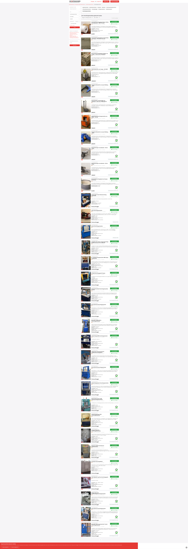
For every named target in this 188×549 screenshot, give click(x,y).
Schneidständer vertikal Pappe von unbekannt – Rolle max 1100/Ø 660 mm (99, 101)
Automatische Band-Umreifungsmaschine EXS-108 (99, 289)
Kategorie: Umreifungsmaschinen (87, 17)
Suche (75, 27)
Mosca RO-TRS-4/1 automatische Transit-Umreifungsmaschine (99, 525)
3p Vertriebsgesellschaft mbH (114, 206)
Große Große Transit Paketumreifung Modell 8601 (98, 195)
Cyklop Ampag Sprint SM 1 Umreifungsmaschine (96, 415)
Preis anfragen (115, 23)
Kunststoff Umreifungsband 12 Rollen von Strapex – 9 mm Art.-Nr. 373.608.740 (99, 54)
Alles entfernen (96, 17)
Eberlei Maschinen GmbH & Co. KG (113, 33)
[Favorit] (82, 34)
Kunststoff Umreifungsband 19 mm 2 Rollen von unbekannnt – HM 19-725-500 (100, 23)
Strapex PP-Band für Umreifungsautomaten (96, 430)
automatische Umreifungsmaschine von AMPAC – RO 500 (99, 117)
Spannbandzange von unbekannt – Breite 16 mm (99, 148)
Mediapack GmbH (115, 237)
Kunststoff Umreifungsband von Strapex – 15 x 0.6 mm (99, 179)
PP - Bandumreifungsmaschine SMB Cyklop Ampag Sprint (99, 258)
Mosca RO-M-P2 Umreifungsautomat (98, 304)
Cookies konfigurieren (14, 547)
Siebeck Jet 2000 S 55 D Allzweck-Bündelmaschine (97, 446)
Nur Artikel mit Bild (73, 23)
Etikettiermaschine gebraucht (74, 36)
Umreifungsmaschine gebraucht (74, 37)
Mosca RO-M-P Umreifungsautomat (98, 508)
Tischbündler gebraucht (73, 33)
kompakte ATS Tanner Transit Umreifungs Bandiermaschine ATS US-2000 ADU (99, 242)
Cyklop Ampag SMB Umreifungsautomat (99, 335)
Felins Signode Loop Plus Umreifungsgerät (99, 477)
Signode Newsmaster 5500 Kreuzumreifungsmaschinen (97, 399)
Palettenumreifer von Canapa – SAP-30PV (99, 69)
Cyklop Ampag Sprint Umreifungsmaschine (99, 383)
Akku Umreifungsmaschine (96, 210)
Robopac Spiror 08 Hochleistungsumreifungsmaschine (98, 493)
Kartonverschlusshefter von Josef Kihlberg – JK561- (99, 132)
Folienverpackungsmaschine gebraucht (74, 34)
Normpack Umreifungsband (96, 461)
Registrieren (99, 1)
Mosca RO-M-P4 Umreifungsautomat (98, 367)
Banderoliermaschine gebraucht (74, 32)
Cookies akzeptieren (5, 547)
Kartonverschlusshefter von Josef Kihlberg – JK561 (99, 85)
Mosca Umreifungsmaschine (97, 226)
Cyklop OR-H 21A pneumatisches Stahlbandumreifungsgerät (97, 352)
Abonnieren (75, 45)
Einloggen (92, 1)
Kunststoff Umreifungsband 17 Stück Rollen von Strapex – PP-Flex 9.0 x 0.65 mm (100, 38)
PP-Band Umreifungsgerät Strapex (98, 273)
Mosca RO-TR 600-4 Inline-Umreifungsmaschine (96, 321)
